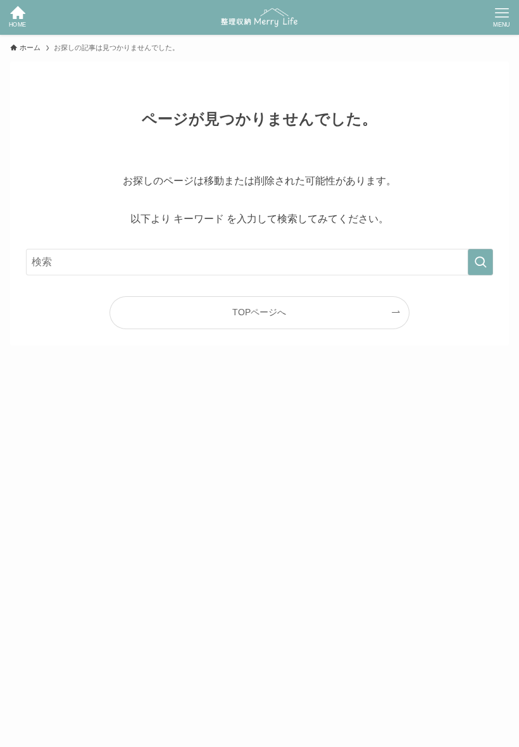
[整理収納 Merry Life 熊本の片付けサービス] (259, 17)
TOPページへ (259, 312)
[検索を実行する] (480, 262)
